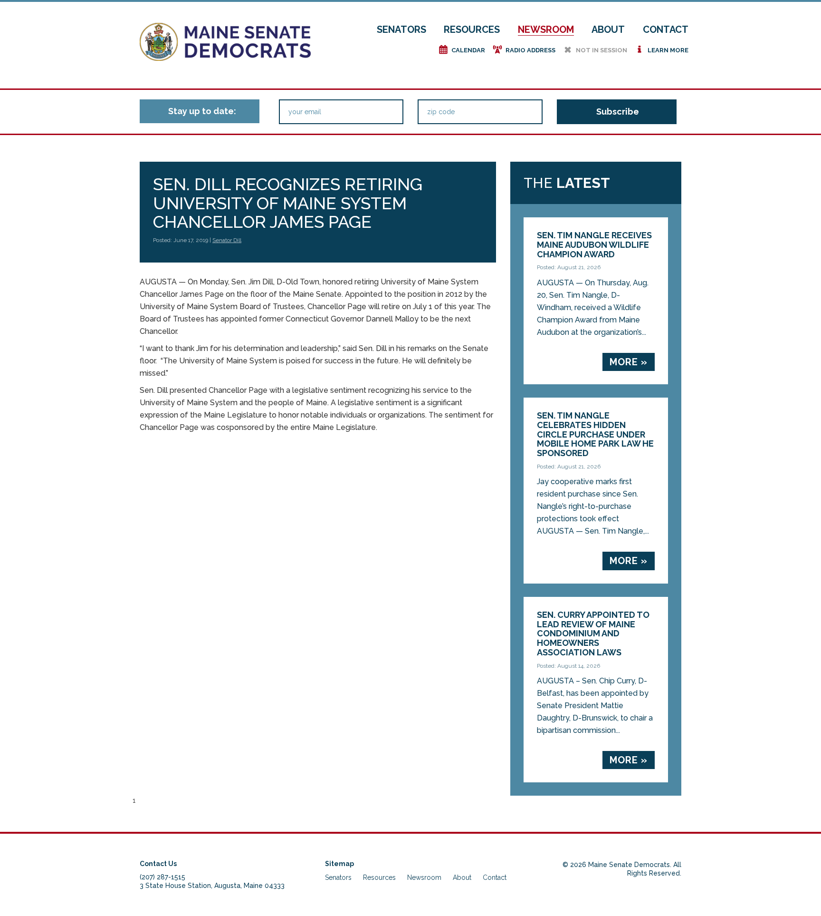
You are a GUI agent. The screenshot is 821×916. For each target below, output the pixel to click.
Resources (472, 29)
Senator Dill (226, 240)
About (608, 29)
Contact (665, 29)
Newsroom (546, 29)
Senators (401, 29)
